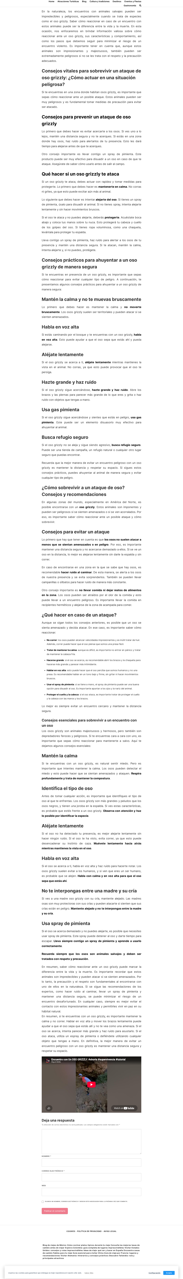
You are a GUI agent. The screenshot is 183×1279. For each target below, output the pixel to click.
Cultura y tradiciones (100, 1)
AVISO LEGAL (110, 1231)
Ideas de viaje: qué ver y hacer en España (103, 1250)
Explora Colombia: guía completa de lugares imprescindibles (94, 1248)
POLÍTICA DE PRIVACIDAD (89, 1231)
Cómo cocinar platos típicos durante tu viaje (88, 1245)
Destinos (117, 1)
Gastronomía (130, 5)
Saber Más (89, 1273)
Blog (84, 1)
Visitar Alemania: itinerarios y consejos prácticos (85, 1256)
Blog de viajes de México (54, 1245)
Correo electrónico (53, 1171)
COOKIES (71, 1231)
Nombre (46, 1156)
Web (44, 1186)
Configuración (154, 1273)
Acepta (169, 1273)
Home (51, 1)
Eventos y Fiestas (132, 1)
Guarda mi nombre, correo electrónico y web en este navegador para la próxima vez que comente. (86, 1201)
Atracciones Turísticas (68, 1)
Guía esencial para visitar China (88, 1253)
